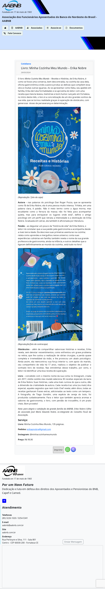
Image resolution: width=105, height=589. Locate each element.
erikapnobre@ (34, 429)
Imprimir (58, 449)
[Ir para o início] (5, 501)
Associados (36, 27)
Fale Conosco (14, 33)
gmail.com (46, 429)
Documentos (76, 27)
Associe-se (56, 27)
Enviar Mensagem (73, 541)
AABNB (19, 27)
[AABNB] (17, 6)
